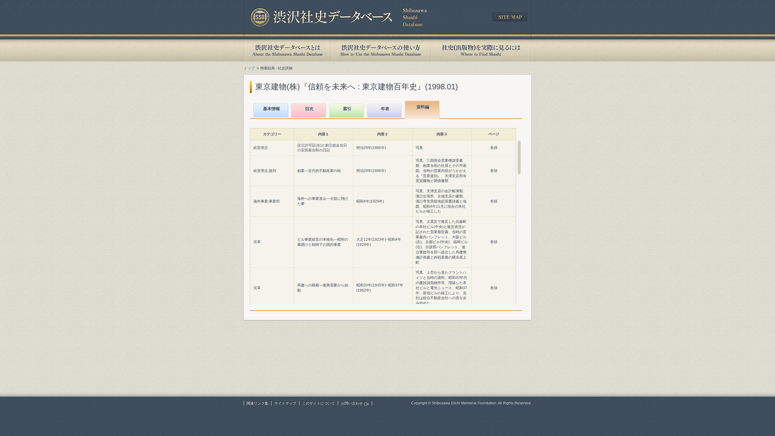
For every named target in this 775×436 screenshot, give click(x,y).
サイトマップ (285, 403)
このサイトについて (318, 403)
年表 (385, 108)
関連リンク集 (257, 403)
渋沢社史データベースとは (287, 50)
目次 (309, 108)
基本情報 (271, 108)
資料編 (423, 106)
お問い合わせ (352, 403)
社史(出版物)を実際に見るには (481, 50)
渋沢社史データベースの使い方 (381, 50)
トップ (249, 68)
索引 (347, 108)
